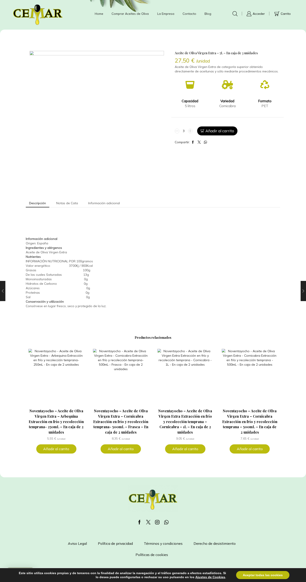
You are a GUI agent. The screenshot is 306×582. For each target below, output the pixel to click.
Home (99, 14)
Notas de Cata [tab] (67, 203)
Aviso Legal (77, 543)
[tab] (37, 203)
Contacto (189, 14)
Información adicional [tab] (104, 203)
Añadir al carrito (219, 130)
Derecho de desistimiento (215, 543)
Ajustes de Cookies (210, 577)
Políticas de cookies (152, 554)
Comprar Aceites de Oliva (130, 14)
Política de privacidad (115, 543)
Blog (208, 14)
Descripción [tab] (37, 203)
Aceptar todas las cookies (263, 575)
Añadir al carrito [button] (56, 449)
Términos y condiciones (163, 543)
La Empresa (165, 14)
